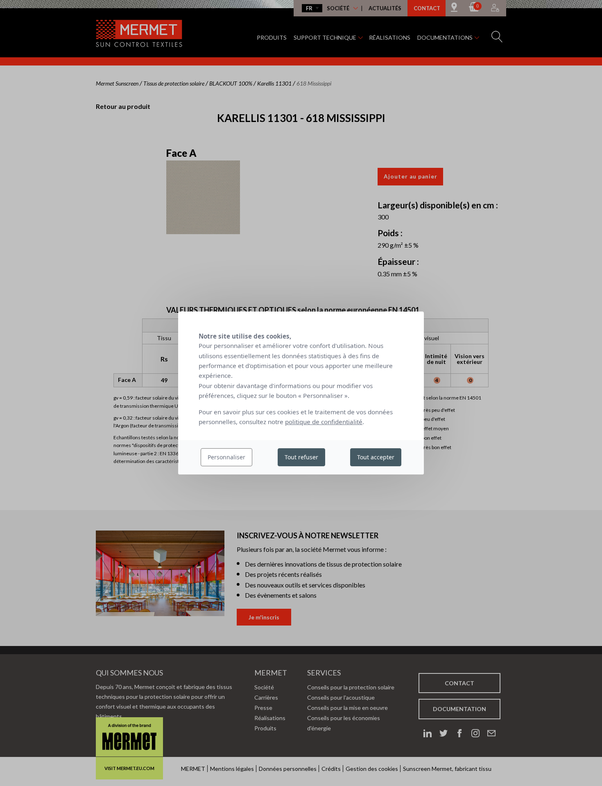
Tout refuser (301, 457)
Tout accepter (375, 457)
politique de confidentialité (323, 422)
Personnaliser (226, 457)
